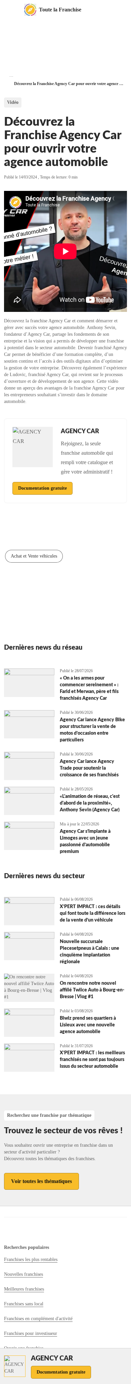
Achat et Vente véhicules (34, 556)
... (11, 75)
